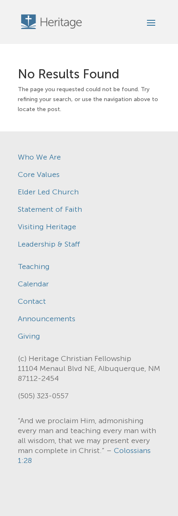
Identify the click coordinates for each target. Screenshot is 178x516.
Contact (32, 301)
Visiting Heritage (47, 226)
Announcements (46, 318)
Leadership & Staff (49, 244)
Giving (29, 336)
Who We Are (39, 157)
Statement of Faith (50, 209)
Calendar (33, 283)
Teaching (34, 266)
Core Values (39, 174)
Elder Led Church (48, 191)
